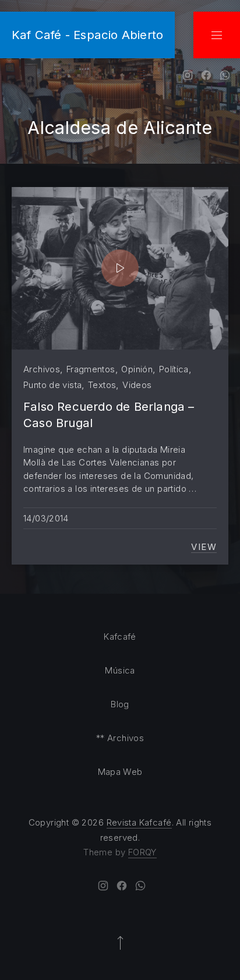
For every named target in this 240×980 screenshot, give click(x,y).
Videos (136, 384)
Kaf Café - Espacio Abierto (87, 34)
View (204, 547)
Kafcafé (120, 636)
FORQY (142, 852)
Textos (102, 384)
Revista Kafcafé (139, 822)
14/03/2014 (46, 518)
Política (174, 369)
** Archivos (120, 737)
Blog (120, 704)
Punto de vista (52, 384)
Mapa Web (120, 771)
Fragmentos (90, 369)
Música (120, 670)
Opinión (137, 369)
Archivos (41, 369)
